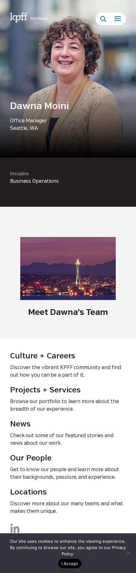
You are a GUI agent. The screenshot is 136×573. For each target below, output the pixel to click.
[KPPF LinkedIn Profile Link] (15, 528)
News (20, 424)
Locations (28, 492)
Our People (31, 458)
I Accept (69, 563)
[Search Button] (103, 19)
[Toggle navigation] (118, 19)
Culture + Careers (42, 356)
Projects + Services (45, 390)
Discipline (19, 174)
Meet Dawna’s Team (68, 312)
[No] (128, 553)
